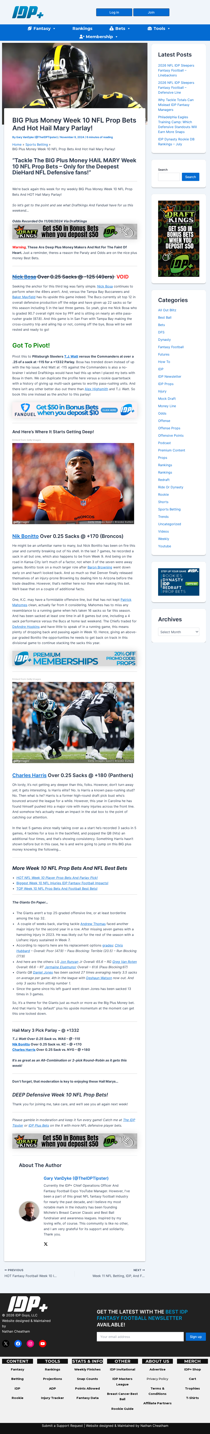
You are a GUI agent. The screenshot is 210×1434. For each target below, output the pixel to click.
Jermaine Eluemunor (60, 967)
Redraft (164, 480)
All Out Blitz (167, 310)
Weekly (163, 539)
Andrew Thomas (93, 924)
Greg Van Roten (124, 962)
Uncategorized (169, 524)
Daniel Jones (43, 972)
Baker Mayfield (23, 297)
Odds (162, 413)
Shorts (163, 502)
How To (164, 362)
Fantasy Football (171, 347)
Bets (120, 28)
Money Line (167, 406)
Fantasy (42, 28)
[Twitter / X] (46, 1244)
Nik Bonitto (25, 536)
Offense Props (169, 428)
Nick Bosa (24, 277)
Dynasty (164, 339)
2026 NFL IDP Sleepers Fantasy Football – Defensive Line (176, 87)
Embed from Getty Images (26, 440)
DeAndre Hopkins (26, 627)
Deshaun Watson (99, 978)
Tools (159, 28)
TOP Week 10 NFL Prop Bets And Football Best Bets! (56, 888)
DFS (161, 332)
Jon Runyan (69, 962)
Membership (99, 36)
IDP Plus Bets (39, 1125)
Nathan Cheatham (16, 1331)
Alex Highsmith (96, 389)
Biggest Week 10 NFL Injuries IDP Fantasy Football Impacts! (62, 883)
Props (162, 458)
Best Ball (164, 317)
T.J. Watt (71, 356)
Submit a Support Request (62, 1426)
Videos (163, 531)
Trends (163, 517)
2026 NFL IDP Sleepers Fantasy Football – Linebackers (176, 70)
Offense (164, 421)
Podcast (164, 443)
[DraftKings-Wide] (74, 1141)
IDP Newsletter (169, 376)
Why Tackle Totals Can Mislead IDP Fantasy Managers (176, 105)
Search (163, 169)
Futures (163, 354)
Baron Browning (100, 567)
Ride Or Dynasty (170, 487)
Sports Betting (169, 509)
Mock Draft (167, 399)
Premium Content (171, 450)
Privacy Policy (157, 1379)
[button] (114, 12)
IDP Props (165, 384)
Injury (162, 391)
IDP (160, 369)
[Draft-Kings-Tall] (178, 238)
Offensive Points (171, 435)
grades (107, 945)
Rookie (163, 494)
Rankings (82, 28)
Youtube (164, 546)
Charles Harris (29, 775)
